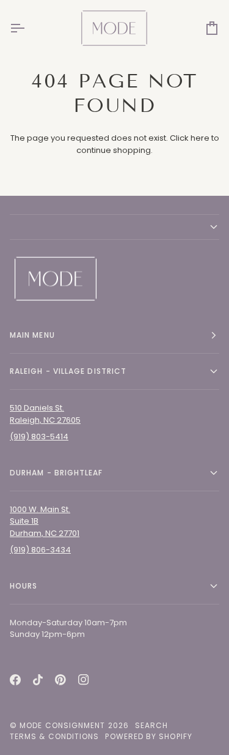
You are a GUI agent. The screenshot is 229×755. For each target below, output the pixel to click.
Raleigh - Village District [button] (68, 371)
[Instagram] (83, 679)
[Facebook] (15, 679)
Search (151, 725)
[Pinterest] (60, 679)
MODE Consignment (62, 725)
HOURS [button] (23, 586)
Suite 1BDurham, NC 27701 (44, 527)
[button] (114, 227)
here (200, 138)
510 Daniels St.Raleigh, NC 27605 (45, 414)
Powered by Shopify (148, 736)
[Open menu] (28, 28)
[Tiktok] (38, 679)
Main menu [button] (32, 335)
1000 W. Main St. (40, 509)
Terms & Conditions (54, 736)
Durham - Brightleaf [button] (56, 472)
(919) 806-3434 (40, 550)
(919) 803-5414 (39, 436)
